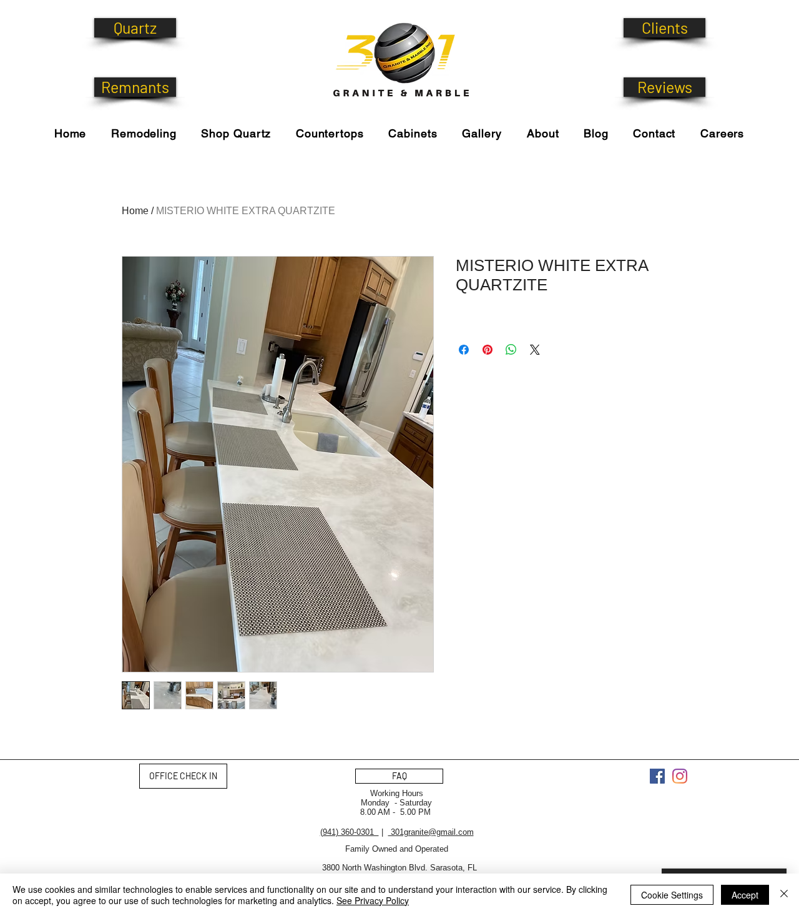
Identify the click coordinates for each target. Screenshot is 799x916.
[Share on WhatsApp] (511, 349)
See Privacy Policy (372, 900)
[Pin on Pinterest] (487, 349)
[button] (236, 133)
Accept (745, 895)
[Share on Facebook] (463, 349)
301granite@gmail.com (431, 832)
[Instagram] (679, 776)
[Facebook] (657, 776)
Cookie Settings (672, 895)
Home (135, 210)
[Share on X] (534, 349)
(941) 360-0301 (349, 832)
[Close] (784, 895)
